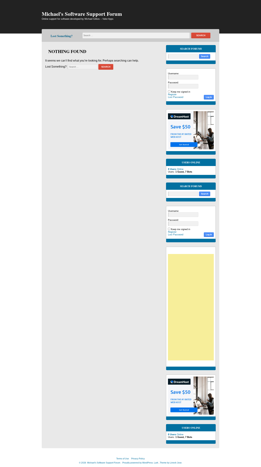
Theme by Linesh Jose (171, 463)
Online (175, 169)
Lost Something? (62, 36)
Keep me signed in (180, 91)
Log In (209, 97)
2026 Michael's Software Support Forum (100, 463)
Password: (173, 82)
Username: (173, 73)
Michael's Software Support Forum (82, 14)
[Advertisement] (193, 308)
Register (172, 94)
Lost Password (175, 97)
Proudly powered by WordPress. (138, 463)
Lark (156, 463)
